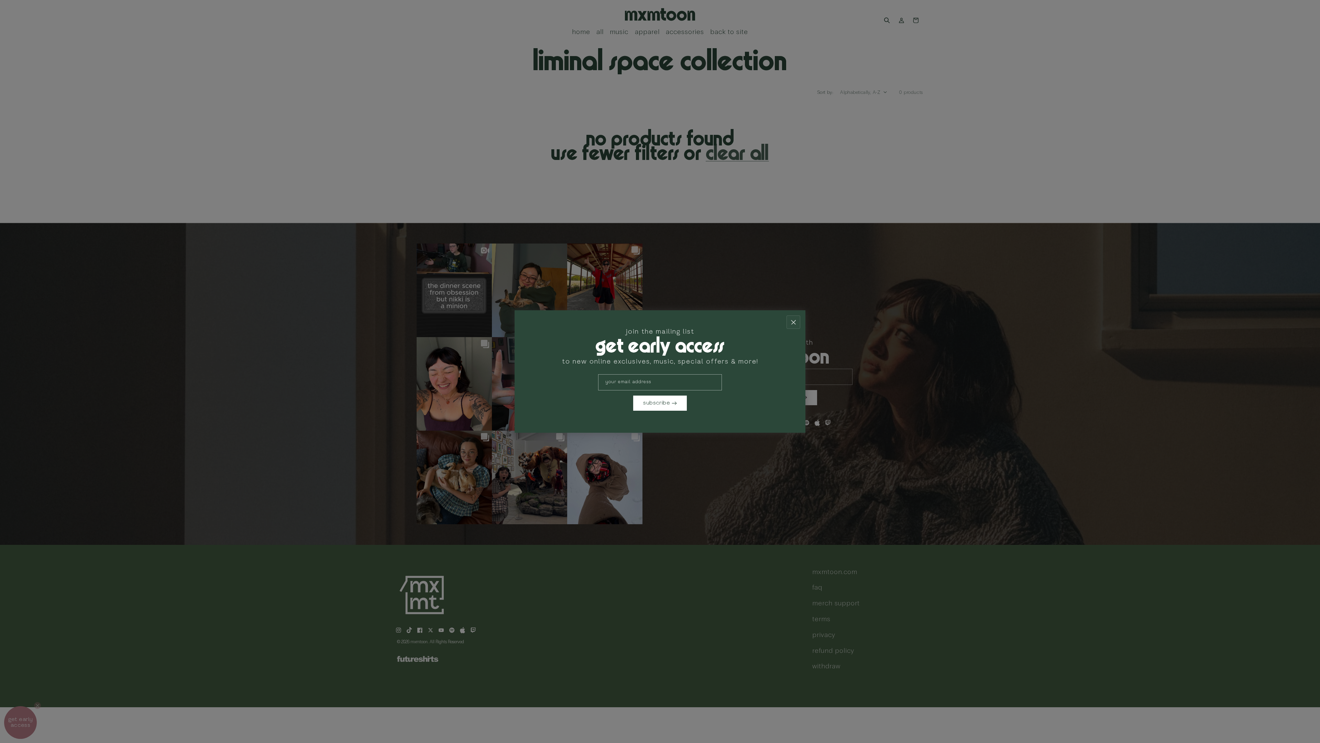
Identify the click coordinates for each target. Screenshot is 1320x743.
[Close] (793, 322)
